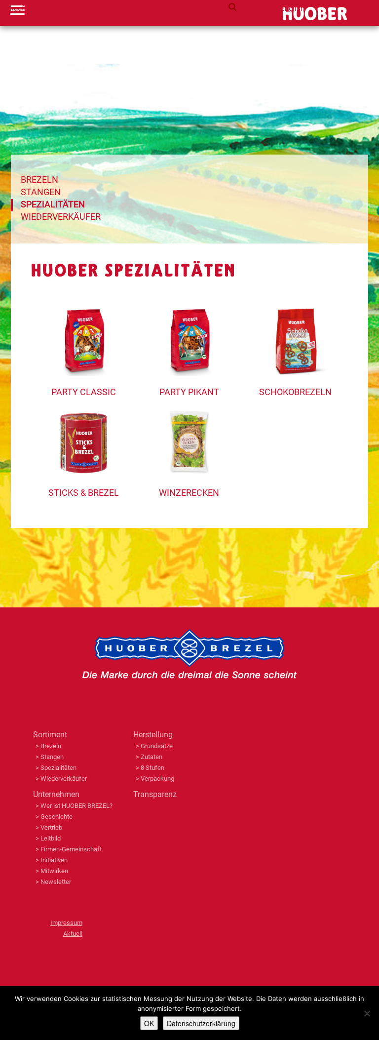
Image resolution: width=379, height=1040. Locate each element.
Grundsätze (157, 746)
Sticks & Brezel (83, 492)
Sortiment (50, 734)
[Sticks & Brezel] (83, 413)
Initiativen (54, 860)
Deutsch (258, 8)
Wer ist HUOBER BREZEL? (76, 805)
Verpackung (157, 778)
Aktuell (72, 933)
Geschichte (56, 816)
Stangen (41, 192)
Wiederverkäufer (61, 216)
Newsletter (55, 881)
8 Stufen (152, 767)
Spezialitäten (53, 204)
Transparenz (155, 794)
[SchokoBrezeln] (295, 313)
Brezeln (39, 179)
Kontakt (166, 8)
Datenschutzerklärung (201, 1023)
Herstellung (153, 734)
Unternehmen (56, 794)
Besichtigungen (120, 8)
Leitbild (50, 838)
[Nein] (367, 1013)
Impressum (66, 922)
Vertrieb (51, 827)
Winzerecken (189, 492)
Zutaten (151, 756)
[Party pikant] (189, 313)
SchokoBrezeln (295, 392)
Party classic (83, 392)
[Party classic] (83, 313)
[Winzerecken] (189, 413)
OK (149, 1023)
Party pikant (189, 392)
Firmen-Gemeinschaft (71, 849)
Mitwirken (204, 8)
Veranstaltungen (59, 8)
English (292, 8)
